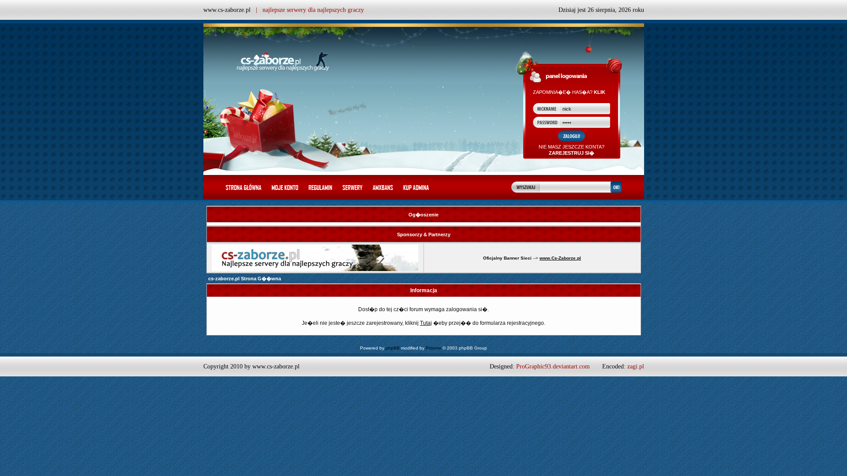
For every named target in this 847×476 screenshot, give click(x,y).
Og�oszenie (423, 214)
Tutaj (426, 323)
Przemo (433, 348)
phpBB (393, 348)
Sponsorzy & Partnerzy (423, 234)
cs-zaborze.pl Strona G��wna (244, 278)
